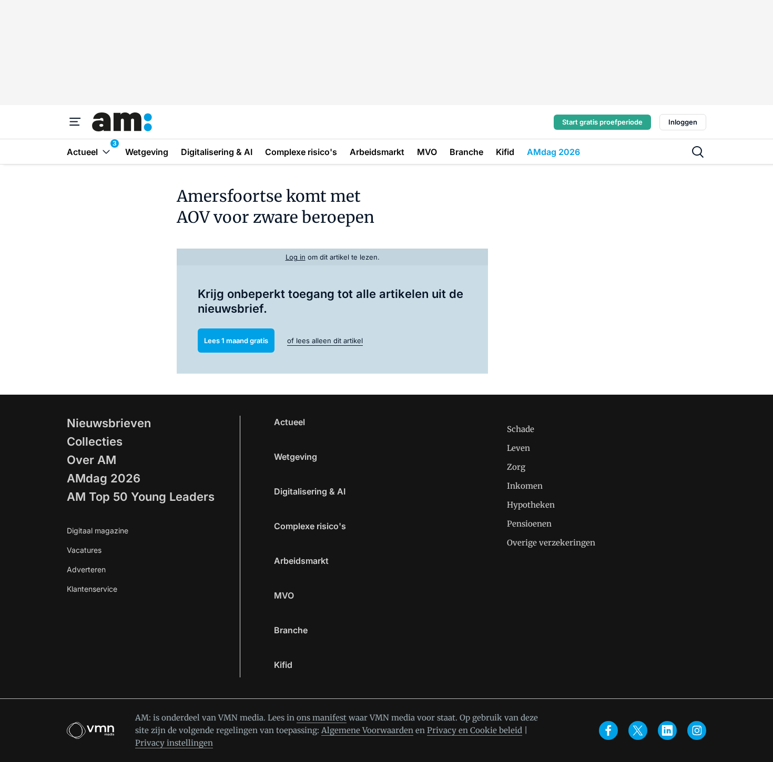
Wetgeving (295, 456)
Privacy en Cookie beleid (474, 730)
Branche (291, 630)
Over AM (91, 460)
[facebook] (608, 730)
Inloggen (682, 122)
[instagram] (696, 730)
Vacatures (84, 549)
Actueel (289, 422)
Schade (520, 429)
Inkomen (525, 486)
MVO (284, 595)
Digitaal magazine (97, 530)
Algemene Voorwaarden (367, 730)
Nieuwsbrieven (109, 423)
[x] (637, 730)
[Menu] (75, 121)
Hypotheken (531, 505)
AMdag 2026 (103, 478)
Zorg (516, 467)
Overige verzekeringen (551, 543)
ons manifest (322, 718)
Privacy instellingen (174, 743)
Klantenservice (92, 588)
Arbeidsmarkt (301, 560)
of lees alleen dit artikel (325, 340)
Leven (518, 448)
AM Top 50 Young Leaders (141, 496)
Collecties (95, 441)
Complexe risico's (310, 526)
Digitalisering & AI (309, 491)
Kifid (283, 665)
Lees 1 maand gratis (236, 340)
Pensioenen (529, 524)
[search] (697, 152)
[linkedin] (667, 730)
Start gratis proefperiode (602, 122)
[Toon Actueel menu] (106, 151)
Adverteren (86, 569)
